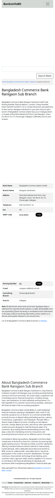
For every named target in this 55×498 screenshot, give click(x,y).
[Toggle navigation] (48, 4)
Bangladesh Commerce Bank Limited (18, 82)
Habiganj (32, 82)
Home (4, 82)
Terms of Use (45, 483)
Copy (39, 215)
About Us (28, 483)
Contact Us (36, 483)
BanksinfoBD (12, 4)
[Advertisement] (27, 36)
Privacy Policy (18, 483)
